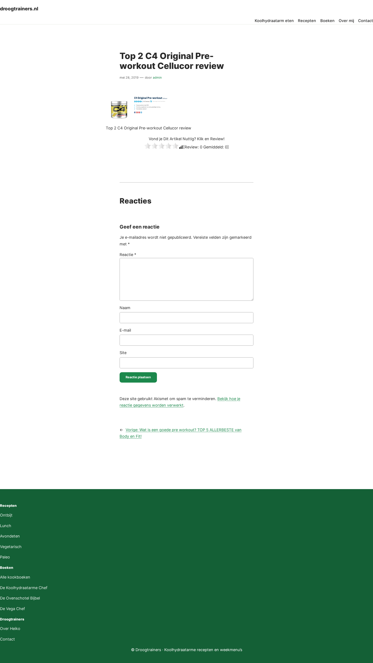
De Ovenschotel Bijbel (20, 598)
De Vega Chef (12, 608)
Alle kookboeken (15, 577)
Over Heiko (10, 628)
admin (157, 77)
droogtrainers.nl (19, 8)
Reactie (128, 254)
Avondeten (10, 536)
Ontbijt (6, 515)
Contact (7, 639)
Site (123, 352)
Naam (125, 307)
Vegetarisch (11, 546)
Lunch (5, 525)
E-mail (125, 330)
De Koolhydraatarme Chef (23, 587)
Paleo (5, 557)
